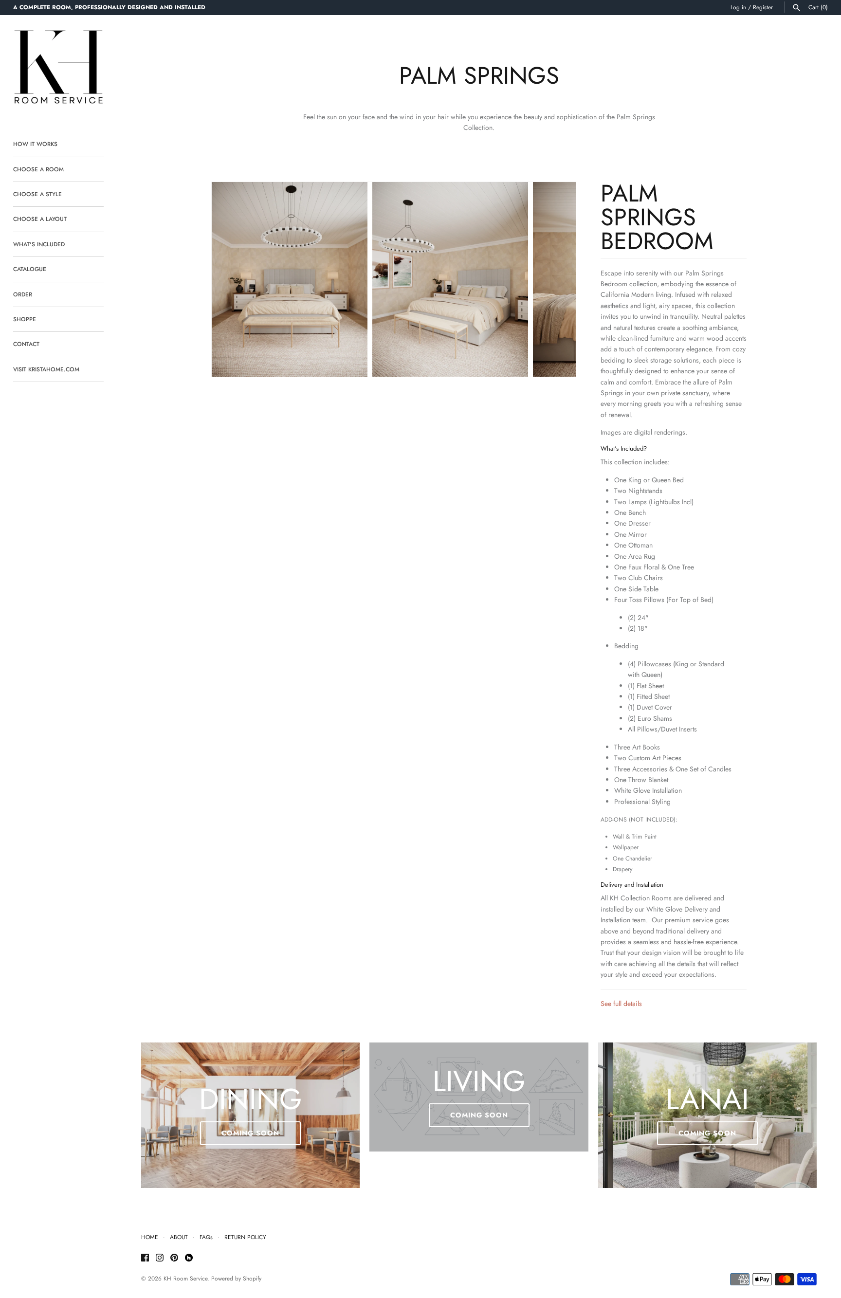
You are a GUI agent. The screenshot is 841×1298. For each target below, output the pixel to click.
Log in (738, 7)
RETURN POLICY (245, 1237)
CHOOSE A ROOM (38, 169)
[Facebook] (145, 1258)
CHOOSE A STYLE (37, 194)
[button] (555, 279)
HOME (149, 1237)
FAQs (206, 1237)
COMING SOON (250, 1133)
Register (763, 7)
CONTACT (26, 344)
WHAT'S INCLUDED (39, 244)
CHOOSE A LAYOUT (40, 219)
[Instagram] (160, 1258)
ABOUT (179, 1237)
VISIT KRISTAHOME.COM (46, 369)
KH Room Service (185, 1278)
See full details (621, 1003)
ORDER (22, 294)
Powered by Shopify (236, 1278)
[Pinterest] (174, 1258)
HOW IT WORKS (35, 144)
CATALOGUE (29, 269)
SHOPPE (24, 319)
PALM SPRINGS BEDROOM (657, 217)
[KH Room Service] (58, 69)
